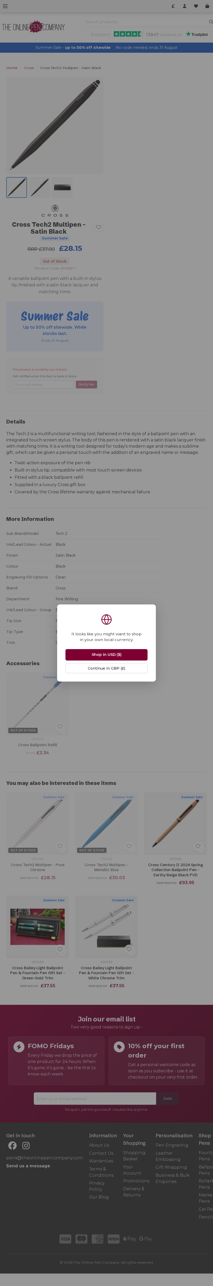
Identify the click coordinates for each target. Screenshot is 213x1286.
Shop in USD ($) (107, 654)
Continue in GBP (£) (106, 668)
